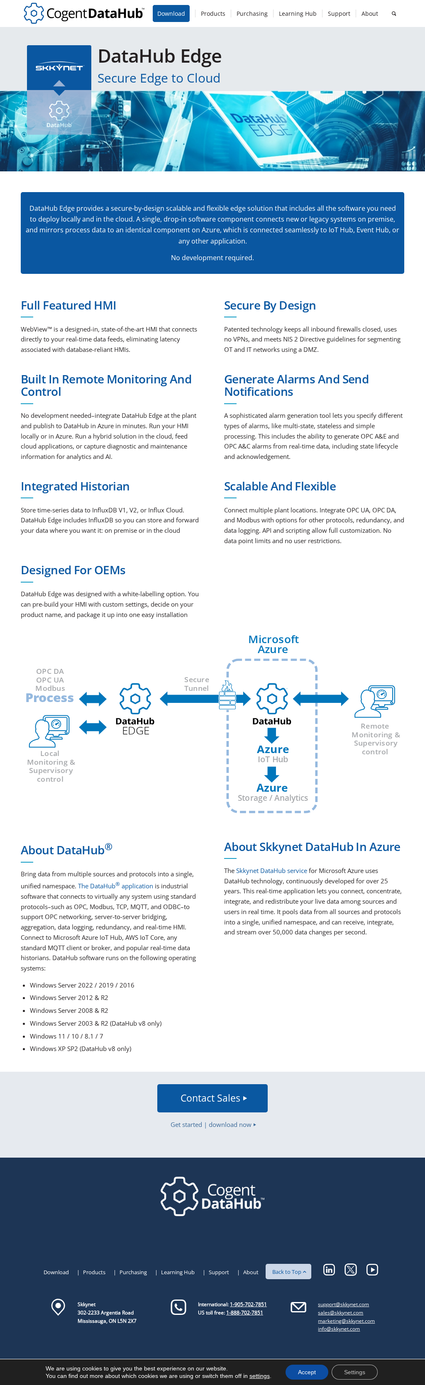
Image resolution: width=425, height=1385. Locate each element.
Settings (354, 1372)
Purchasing (133, 1272)
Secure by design (270, 305)
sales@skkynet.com (340, 1312)
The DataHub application (114, 886)
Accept (307, 1372)
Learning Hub (178, 1272)
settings (259, 1376)
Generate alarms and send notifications (296, 385)
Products (94, 1272)
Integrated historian (75, 486)
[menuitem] (174, 13)
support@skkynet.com (343, 1304)
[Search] (393, 13)
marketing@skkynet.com (346, 1320)
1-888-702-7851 (244, 1312)
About (251, 1272)
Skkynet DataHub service (271, 870)
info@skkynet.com (339, 1328)
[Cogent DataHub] (84, 13)
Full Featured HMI (68, 305)
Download (56, 1272)
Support (219, 1272)
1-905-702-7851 (248, 1304)
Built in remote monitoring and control (106, 385)
